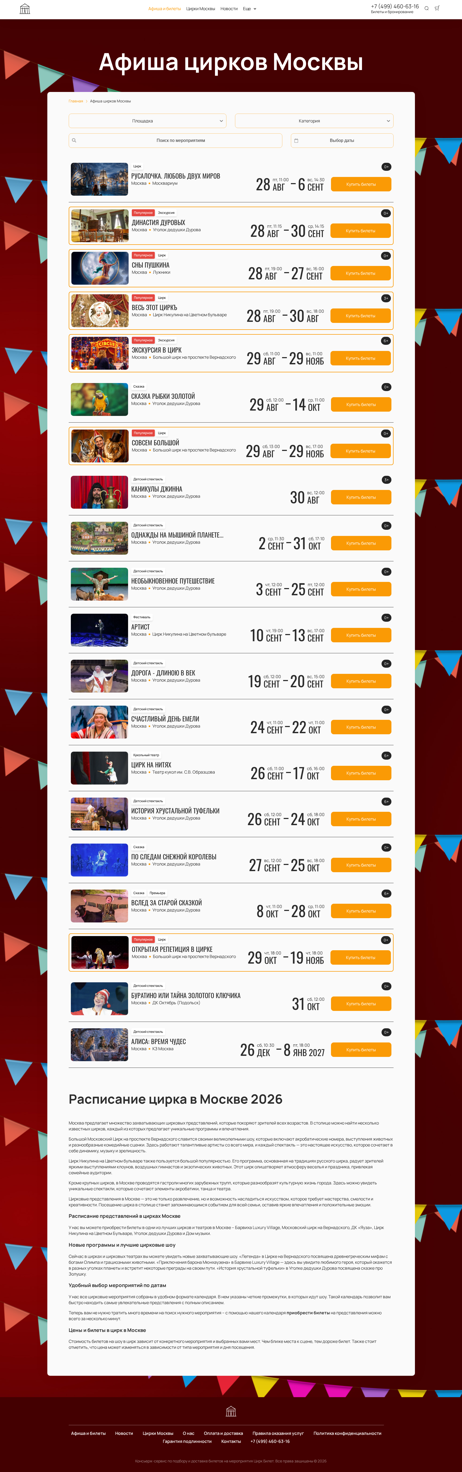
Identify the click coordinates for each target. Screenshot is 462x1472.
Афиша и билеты (164, 8)
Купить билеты (361, 184)
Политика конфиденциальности (348, 1433)
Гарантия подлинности (187, 1441)
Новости (229, 8)
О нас (188, 1433)
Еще (247, 8)
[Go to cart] (437, 8)
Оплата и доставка (223, 1433)
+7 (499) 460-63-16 (395, 6)
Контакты (231, 1441)
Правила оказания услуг (278, 1433)
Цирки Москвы (200, 8)
